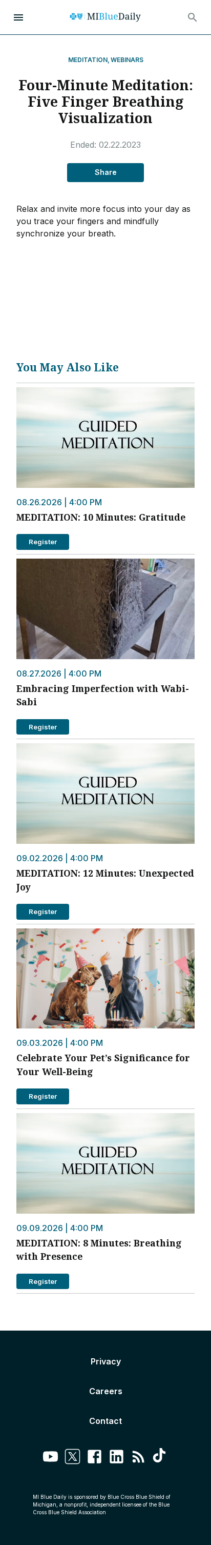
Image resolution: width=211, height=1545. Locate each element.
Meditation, (89, 60)
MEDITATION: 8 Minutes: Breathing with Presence (99, 1249)
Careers (105, 1391)
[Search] (192, 17)
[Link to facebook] (94, 1458)
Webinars (127, 60)
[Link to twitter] (72, 1458)
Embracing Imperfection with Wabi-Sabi (102, 695)
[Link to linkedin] (116, 1458)
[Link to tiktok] (161, 1458)
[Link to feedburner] (138, 1458)
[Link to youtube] (50, 1458)
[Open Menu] (18, 17)
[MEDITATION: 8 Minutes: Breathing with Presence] (105, 1163)
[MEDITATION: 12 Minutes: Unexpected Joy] (105, 793)
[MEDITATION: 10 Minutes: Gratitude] (105, 437)
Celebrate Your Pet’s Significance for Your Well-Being (103, 1064)
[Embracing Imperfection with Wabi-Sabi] (105, 609)
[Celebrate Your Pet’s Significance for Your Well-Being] (105, 978)
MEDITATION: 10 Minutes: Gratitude (100, 517)
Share (106, 172)
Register (43, 542)
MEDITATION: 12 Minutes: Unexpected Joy (105, 880)
